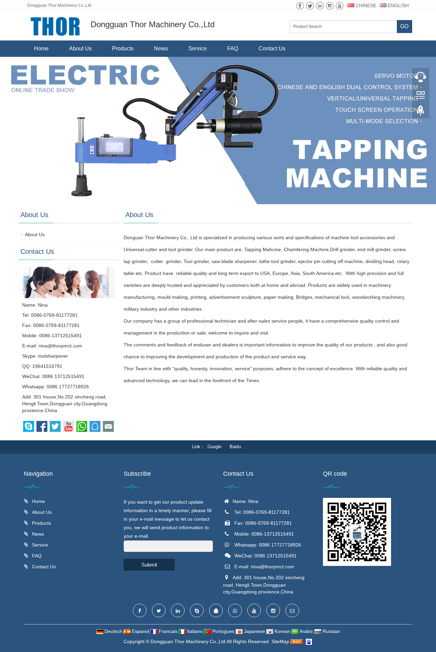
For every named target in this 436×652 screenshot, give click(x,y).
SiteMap (280, 641)
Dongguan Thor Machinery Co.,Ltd (188, 641)
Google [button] (214, 446)
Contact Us (272, 48)
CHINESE (365, 5)
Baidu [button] (235, 446)
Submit (149, 565)
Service (197, 48)
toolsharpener (53, 356)
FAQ (232, 48)
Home (41, 48)
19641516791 (47, 366)
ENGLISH (398, 5)
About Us (80, 48)
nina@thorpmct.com (60, 345)
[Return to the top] (420, 112)
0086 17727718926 (68, 386)
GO (404, 26)
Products (123, 48)
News (161, 48)
